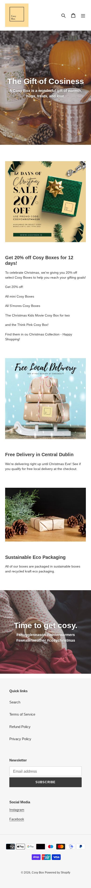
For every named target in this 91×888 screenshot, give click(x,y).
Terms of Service (22, 714)
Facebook (16, 819)
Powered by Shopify (57, 872)
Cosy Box (38, 872)
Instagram (16, 810)
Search (14, 702)
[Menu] (83, 15)
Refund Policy (20, 727)
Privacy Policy (20, 739)
